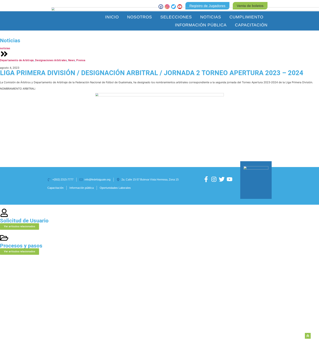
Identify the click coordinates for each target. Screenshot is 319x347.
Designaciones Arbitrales (51, 60)
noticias (5, 48)
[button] (250, 5)
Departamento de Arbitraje (17, 60)
